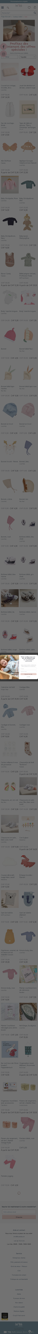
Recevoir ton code (28, 674)
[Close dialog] (36, 655)
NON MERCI (28, 676)
